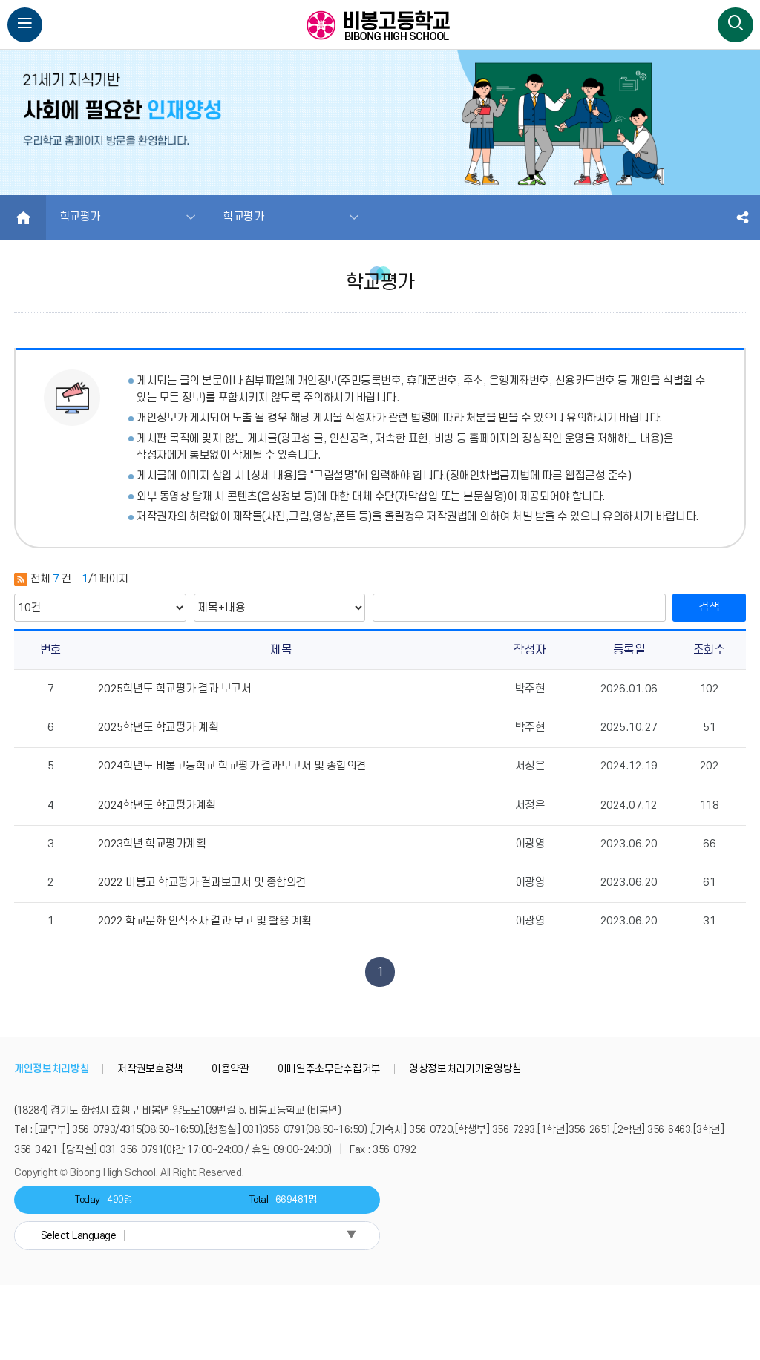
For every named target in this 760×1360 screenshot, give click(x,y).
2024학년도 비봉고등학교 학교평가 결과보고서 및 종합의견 (232, 766)
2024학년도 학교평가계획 (157, 805)
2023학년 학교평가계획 (152, 844)
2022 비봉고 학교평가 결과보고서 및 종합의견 (202, 882)
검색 (709, 607)
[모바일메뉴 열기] (25, 25)
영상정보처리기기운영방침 (465, 1068)
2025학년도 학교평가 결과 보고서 (175, 689)
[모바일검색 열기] (735, 25)
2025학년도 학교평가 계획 (158, 727)
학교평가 (80, 217)
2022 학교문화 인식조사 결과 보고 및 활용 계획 (205, 921)
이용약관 (230, 1068)
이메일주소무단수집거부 (329, 1068)
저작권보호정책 (150, 1068)
